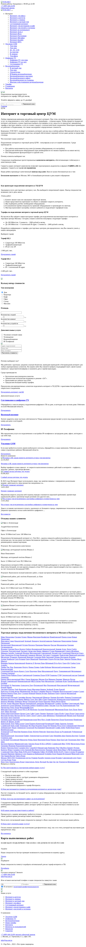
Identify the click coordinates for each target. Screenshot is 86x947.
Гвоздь (16, 671)
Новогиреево (66, 641)
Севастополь (29, 762)
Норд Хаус (5, 762)
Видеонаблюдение (11, 339)
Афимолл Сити (21, 754)
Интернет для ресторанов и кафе (22, 26)
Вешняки (4, 663)
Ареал (29, 689)
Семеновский (12, 681)
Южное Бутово (41, 693)
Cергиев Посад (13, 649)
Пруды (72, 679)
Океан (28, 679)
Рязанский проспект (77, 655)
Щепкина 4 (51, 716)
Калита (22, 649)
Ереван (74, 641)
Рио (57, 748)
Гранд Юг (66, 663)
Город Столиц (69, 752)
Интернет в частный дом (19, 22)
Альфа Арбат (60, 728)
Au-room (41, 709)
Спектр (68, 651)
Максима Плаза (7, 709)
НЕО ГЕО (11, 758)
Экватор (67, 659)
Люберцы (18, 701)
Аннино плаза (49, 758)
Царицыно (24, 726)
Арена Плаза (6, 675)
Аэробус (4, 665)
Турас (14, 760)
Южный (32, 693)
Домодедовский (7, 695)
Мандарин (36, 689)
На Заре (50, 762)
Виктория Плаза (44, 740)
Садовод (75, 691)
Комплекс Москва (38, 679)
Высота (49, 691)
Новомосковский (24, 681)
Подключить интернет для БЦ (12, 392)
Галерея (82, 736)
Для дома (13, 46)
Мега (41, 699)
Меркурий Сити (77, 754)
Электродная (35, 736)
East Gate (64, 740)
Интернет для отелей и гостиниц (22, 28)
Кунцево (72, 657)
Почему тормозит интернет (11, 491)
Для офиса (14, 56)
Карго (77, 728)
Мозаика (4, 699)
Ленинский (22, 657)
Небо (44, 657)
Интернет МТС (16, 42)
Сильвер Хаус (24, 748)
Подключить (6, 410)
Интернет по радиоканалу (20, 30)
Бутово (17, 655)
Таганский (30, 728)
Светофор (21, 697)
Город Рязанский (32, 659)
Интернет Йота (16, 34)
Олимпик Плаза (39, 675)
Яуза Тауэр (61, 726)
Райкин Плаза (16, 675)
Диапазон (50, 713)
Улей (16, 689)
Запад (10, 718)
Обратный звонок (8, 8)
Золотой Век (30, 750)
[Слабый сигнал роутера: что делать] (15, 471)
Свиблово (59, 681)
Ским (27, 724)
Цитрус (25, 667)
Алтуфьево (19, 699)
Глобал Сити (75, 663)
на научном (44, 736)
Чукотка (11, 689)
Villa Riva (63, 748)
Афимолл (45, 651)
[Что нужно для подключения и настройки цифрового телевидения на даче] (30, 499)
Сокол (11, 641)
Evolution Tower (51, 754)
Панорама (39, 645)
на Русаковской (65, 732)
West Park (17, 732)
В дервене (14, 54)
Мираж (30, 637)
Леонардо (35, 641)
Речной (3, 687)
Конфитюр (45, 637)
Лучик (56, 689)
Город (57, 693)
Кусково (59, 758)
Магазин (7, 304)
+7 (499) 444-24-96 (8, 6)
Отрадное (4, 651)
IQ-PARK (49, 752)
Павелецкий (5, 724)
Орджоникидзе (6, 647)
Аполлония (19, 736)
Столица (25, 693)
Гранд (45, 699)
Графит (26, 736)
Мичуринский (35, 653)
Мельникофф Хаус (27, 707)
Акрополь (5, 677)
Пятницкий (5, 643)
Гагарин (18, 637)
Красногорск (6, 697)
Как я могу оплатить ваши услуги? (15, 824)
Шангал (4, 661)
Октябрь (65, 703)
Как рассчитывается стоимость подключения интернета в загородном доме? (31, 789)
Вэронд (4, 748)
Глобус (74, 649)
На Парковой (40, 728)
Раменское (57, 641)
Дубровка (55, 691)
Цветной (80, 726)
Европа (3, 679)
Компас (43, 689)
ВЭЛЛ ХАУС (59, 752)
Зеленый (28, 641)
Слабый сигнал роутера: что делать (14, 477)
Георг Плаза (14, 707)
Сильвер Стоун (19, 750)
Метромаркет (76, 671)
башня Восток (9, 756)
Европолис (52, 699)
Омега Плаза (20, 756)
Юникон (18, 705)
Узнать (3, 856)
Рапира (53, 740)
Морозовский (16, 645)
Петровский (38, 685)
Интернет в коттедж (17, 18)
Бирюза (11, 663)
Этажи (9, 703)
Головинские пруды (23, 758)
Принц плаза (66, 637)
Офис (6, 299)
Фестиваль (64, 657)
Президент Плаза (57, 720)
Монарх (4, 758)
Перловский (52, 685)
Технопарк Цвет (74, 740)
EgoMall (4, 683)
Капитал (4, 750)
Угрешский (5, 732)
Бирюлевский (20, 663)
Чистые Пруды (20, 716)
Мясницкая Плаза (61, 709)
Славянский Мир (58, 744)
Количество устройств (9, 323)
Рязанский (5, 734)
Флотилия (22, 689)
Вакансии (9, 929)
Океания (11, 699)
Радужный (5, 685)
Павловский (50, 728)
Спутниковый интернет (19, 24)
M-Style (36, 732)
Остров (25, 645)
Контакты (9, 925)
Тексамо (52, 705)
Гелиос (24, 637)
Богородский (6, 645)
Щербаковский (73, 762)
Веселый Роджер (7, 716)
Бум (46, 679)
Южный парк (42, 748)
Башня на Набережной (35, 754)
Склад (6, 301)
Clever (55, 750)
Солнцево (37, 657)
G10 (11, 732)
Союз (51, 736)
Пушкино (13, 657)
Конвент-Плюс (27, 732)
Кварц (39, 651)
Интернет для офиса (17, 16)
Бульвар (22, 659)
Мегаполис (5, 657)
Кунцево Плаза (41, 726)
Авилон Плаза (33, 744)
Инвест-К (4, 722)
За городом (14, 52)
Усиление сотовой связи (13, 335)
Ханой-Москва (73, 681)
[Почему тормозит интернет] (12, 485)
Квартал (4, 701)
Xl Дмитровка (14, 685)
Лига (36, 699)
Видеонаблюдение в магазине (21, 76)
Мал (45, 685)
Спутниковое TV (16, 64)
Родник (77, 748)
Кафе (6, 297)
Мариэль (66, 679)
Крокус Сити (24, 671)
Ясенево (4, 649)
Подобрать (5, 868)
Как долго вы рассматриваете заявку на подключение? (23, 799)
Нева (39, 671)
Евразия (4, 754)
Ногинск (31, 645)
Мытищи (15, 703)
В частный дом (15, 68)
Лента (69, 649)
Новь (21, 752)
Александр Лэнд (27, 685)
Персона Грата (12, 748)
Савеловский (46, 653)
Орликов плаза (6, 720)
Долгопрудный (14, 651)
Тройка (3, 667)
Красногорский (7, 669)
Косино (29, 697)
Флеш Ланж (32, 740)
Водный (14, 697)
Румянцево (35, 752)
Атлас (64, 649)
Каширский (74, 699)
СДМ (68, 750)
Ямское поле (71, 716)
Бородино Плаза (53, 732)
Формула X (30, 663)
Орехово (70, 645)
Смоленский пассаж (69, 675)
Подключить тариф (8, 254)
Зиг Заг (56, 762)
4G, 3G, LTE (14, 50)
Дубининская (77, 732)
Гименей (81, 675)
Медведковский (74, 685)
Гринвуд (70, 748)
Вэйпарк (48, 667)
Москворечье (62, 645)
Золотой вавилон (46, 641)
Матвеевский (25, 691)
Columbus (41, 691)
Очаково (34, 758)
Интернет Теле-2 (16, 32)
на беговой (5, 740)
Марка (9, 687)
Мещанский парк (21, 744)
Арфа (42, 667)
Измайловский (55, 637)
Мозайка (11, 701)
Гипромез (4, 746)
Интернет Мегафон (17, 38)
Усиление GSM (8, 443)
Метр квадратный (14, 679)
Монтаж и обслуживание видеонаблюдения (26, 82)
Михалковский (47, 671)
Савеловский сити (69, 758)
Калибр (41, 758)
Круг (60, 663)
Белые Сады (25, 713)
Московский (71, 693)
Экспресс (24, 651)
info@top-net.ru (6, 940)
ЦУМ (47, 675)
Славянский (5, 726)
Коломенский (37, 649)
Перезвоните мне (29, 104)
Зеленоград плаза (7, 705)
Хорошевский (61, 716)
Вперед (17, 713)
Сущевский (5, 752)
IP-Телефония (9, 341)
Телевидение (8, 337)
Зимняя (58, 649)
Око (2, 756)
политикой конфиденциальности (26, 887)
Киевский (24, 655)
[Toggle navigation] (12, 10)
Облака (57, 657)
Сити (17, 659)
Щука (63, 701)
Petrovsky (42, 732)
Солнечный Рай (7, 671)
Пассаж (53, 645)
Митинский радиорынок (61, 667)
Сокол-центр (79, 713)
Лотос (37, 762)
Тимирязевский (65, 671)
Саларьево (55, 655)
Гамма (57, 724)
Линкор (43, 713)
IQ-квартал (80, 752)
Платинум (63, 762)
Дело (13, 724)
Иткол (10, 750)
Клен (65, 681)
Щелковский (49, 703)
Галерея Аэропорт (8, 673)
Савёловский (27, 675)
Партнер (16, 718)
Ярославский (62, 685)
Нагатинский (18, 720)
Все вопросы (6, 833)
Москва (22, 703)
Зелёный (50, 689)
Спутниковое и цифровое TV (15, 400)
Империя (11, 754)
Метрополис (50, 681)
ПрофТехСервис (42, 705)
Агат (58, 705)
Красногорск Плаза (17, 762)
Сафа (32, 713)
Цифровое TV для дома (19, 60)
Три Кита (34, 691)
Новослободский (7, 713)
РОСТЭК (26, 709)
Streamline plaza (59, 736)
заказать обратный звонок (25, 934)
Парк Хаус (17, 693)
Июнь (53, 701)
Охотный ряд (33, 701)
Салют (81, 691)
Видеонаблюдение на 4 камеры (22, 80)
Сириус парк (41, 716)
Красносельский (49, 649)
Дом (5, 292)
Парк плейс (15, 726)
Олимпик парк (6, 738)
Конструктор (40, 750)
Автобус (11, 653)
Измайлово (78, 720)
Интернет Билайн (16, 40)
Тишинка (53, 675)
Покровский (49, 709)
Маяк (3, 637)
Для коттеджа (15, 72)
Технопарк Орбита (29, 705)
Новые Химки (34, 667)
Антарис (70, 724)
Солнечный (66, 653)
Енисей (62, 689)
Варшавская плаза (30, 720)
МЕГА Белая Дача (38, 681)
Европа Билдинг (72, 736)
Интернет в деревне (17, 20)
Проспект (47, 701)
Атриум (63, 693)
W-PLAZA (27, 752)
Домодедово (64, 655)
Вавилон (46, 645)
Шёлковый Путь (51, 663)
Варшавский (60, 651)
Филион (26, 653)
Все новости (5, 514)
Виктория (37, 637)
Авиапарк (40, 703)
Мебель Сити (29, 699)
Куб (49, 726)
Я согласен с (21, 887)
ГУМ (59, 675)
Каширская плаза (63, 699)
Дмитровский (37, 697)
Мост (23, 679)
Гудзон (52, 651)
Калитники (68, 720)
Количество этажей (8, 315)
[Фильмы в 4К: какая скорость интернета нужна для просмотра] (25, 458)
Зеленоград (9, 655)
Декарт (14, 728)
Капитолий (40, 724)
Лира (58, 740)
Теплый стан (56, 653)
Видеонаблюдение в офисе (20, 78)
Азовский (19, 653)
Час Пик (10, 667)
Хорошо (53, 697)
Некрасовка (9, 637)
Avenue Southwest (7, 659)
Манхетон (24, 740)
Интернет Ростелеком (18, 36)
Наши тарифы (10, 923)
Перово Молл (76, 659)
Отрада (51, 659)
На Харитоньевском (67, 705)
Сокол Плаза (69, 713)
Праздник (33, 671)
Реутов (3, 703)
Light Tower (17, 709)
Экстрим (4, 689)
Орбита (28, 649)
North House (70, 728)
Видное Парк (40, 663)
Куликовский (76, 750)
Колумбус (60, 697)
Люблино (51, 693)
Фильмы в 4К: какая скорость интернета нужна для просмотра (25, 464)
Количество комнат (8, 319)
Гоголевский (14, 740)
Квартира (7, 295)
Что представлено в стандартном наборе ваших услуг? (23, 768)
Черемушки (43, 659)
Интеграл (33, 709)
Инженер (12, 746)
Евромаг (59, 679)
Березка (54, 726)
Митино (39, 655)
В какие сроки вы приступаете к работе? (17, 810)
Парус (56, 671)
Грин (3, 655)
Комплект (52, 748)
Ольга (81, 653)
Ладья (73, 667)
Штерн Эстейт (14, 722)
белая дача (32, 651)
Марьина (4, 653)
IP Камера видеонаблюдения (21, 74)
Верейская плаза (7, 730)
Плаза (40, 701)
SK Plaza (32, 726)
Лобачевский (6, 728)
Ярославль (5, 641)
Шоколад (46, 697)
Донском (48, 750)
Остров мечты (14, 691)
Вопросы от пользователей (15, 927)
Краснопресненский (24, 746)
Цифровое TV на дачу (18, 62)
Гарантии (9, 931)
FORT (81, 681)
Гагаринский (76, 697)
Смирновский (71, 726)
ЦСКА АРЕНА (45, 744)
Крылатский (19, 641)
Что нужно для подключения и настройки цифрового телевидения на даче (29, 504)
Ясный (3, 681)
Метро (25, 701)
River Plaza (62, 750)
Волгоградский (66, 691)
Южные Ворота (7, 693)
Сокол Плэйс (59, 713)
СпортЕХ (33, 748)
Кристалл (4, 691)
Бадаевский (49, 724)
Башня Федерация (64, 754)
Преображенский (7, 736)
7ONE (68, 744)
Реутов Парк (59, 659)
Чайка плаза (19, 724)
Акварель (31, 655)
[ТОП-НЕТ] (6, 2)
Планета (32, 724)
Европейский (31, 703)
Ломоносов (21, 728)
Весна (58, 701)
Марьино (51, 679)
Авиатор (63, 724)
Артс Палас (73, 709)
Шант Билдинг (10, 711)
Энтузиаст (47, 655)
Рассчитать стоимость (9, 353)
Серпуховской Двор (76, 703)
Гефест (42, 752)
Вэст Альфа (46, 720)
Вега (39, 720)
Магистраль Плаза (78, 744)
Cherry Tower (31, 716)
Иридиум (74, 653)
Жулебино (75, 651)
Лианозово (18, 667)
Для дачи (13, 48)
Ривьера (68, 697)
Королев (30, 657)
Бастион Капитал (7, 744)
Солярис (58, 703)
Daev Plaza (14, 752)
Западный (50, 657)
